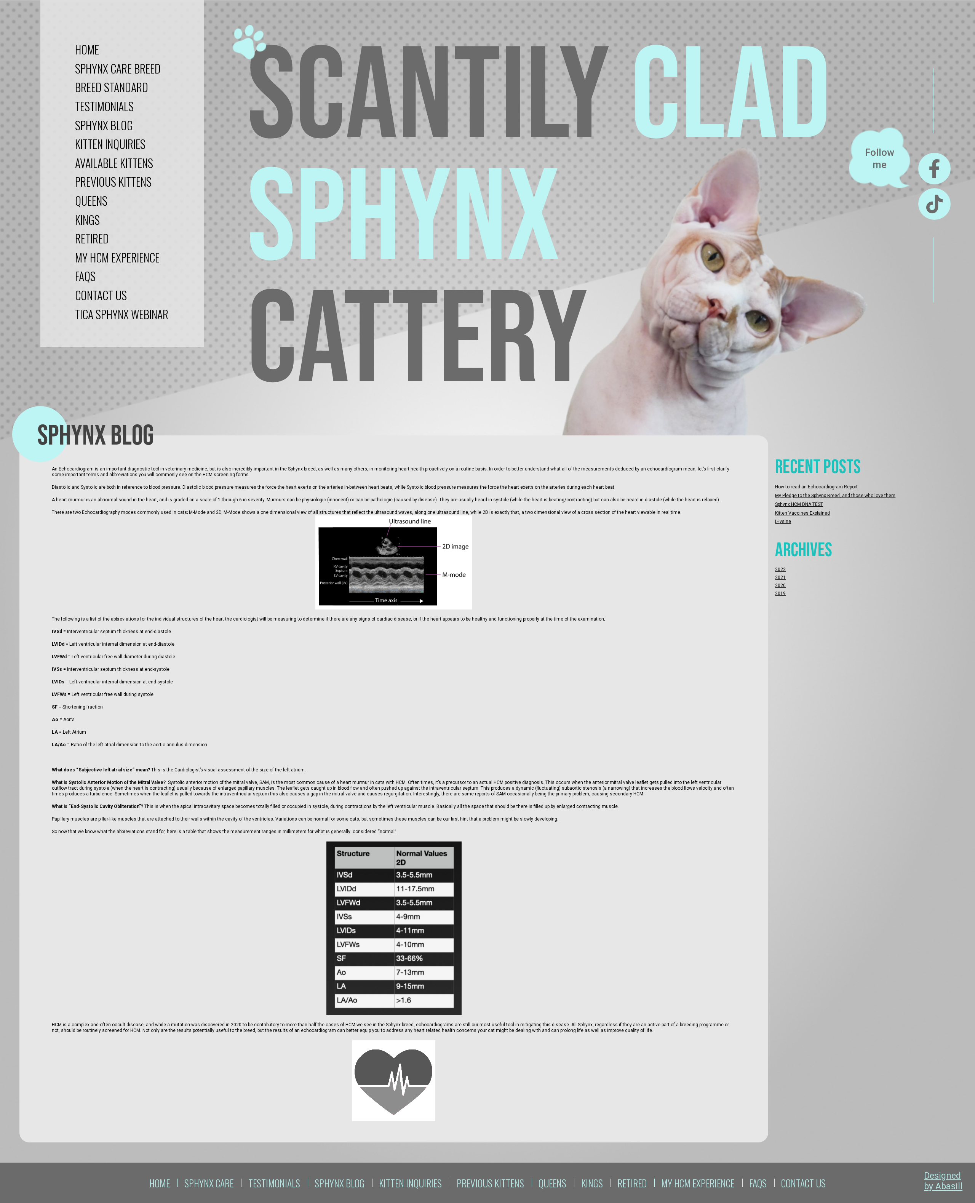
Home (87, 49)
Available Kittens (114, 162)
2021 (780, 577)
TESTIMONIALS (274, 1183)
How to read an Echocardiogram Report (816, 487)
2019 (780, 593)
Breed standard (111, 87)
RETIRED (92, 238)
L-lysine (783, 521)
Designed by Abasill (943, 1181)
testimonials (104, 106)
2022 (780, 569)
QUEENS (91, 200)
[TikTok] (934, 204)
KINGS (87, 219)
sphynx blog (104, 125)
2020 (780, 585)
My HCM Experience (117, 257)
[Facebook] (934, 168)
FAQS (85, 276)
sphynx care (208, 1183)
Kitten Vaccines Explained (802, 513)
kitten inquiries (110, 143)
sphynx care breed (118, 68)
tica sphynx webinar (121, 314)
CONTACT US (101, 295)
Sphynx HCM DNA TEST (799, 504)
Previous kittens (113, 181)
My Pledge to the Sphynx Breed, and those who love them (835, 495)
